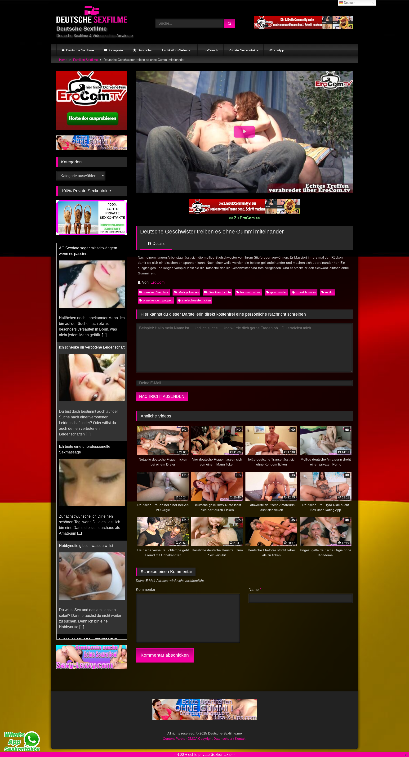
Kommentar (145, 589)
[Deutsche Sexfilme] (91, 15)
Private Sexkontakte (243, 50)
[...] (104, 335)
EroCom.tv (210, 50)
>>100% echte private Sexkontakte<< (204, 755)
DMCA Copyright (200, 733)
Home (63, 60)
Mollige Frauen (188, 292)
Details (158, 244)
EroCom (157, 282)
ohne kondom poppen (157, 300)
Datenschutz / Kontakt (229, 733)
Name (255, 589)
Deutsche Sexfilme (80, 50)
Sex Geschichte (220, 292)
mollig (329, 292)
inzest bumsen (306, 292)
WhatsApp (276, 50)
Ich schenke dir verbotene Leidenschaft (91, 347)
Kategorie (115, 50)
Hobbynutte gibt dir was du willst (86, 546)
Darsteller (145, 50)
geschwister (278, 292)
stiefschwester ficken (196, 300)
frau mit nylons (250, 292)
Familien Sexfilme (85, 60)
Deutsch (349, 2)
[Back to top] (394, 743)
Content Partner (175, 733)
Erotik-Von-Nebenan (177, 50)
